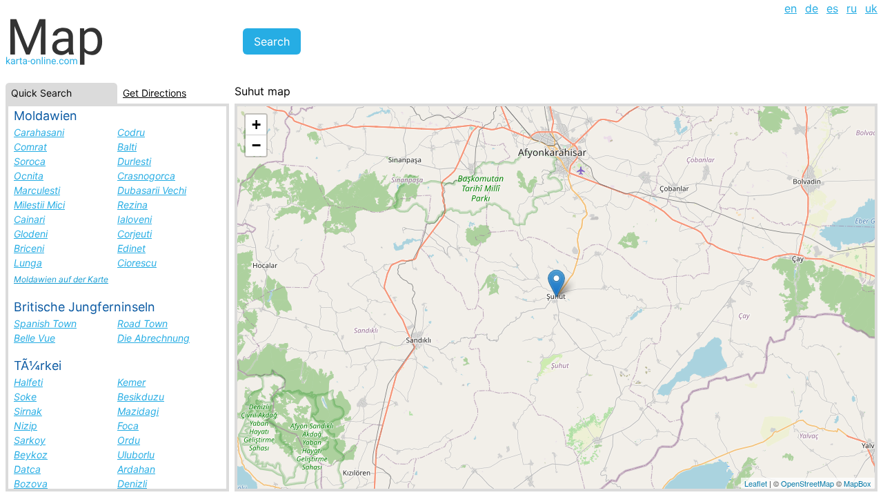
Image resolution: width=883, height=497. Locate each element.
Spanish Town (45, 323)
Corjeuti (134, 234)
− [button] (256, 145)
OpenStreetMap (807, 483)
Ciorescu (137, 263)
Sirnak (28, 411)
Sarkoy (30, 440)
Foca (128, 425)
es (832, 8)
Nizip (25, 425)
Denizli (132, 483)
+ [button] (256, 124)
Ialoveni (134, 219)
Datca (27, 469)
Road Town (142, 323)
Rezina (132, 205)
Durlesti (134, 161)
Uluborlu (136, 454)
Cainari (29, 219)
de (811, 8)
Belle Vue (34, 338)
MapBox (857, 483)
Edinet (131, 248)
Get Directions (154, 93)
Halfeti (28, 382)
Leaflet (755, 483)
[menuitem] (790, 8)
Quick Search (41, 93)
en (790, 8)
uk (871, 8)
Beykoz (31, 454)
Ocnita (28, 176)
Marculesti (37, 190)
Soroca (30, 161)
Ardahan (136, 469)
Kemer (131, 382)
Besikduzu (140, 396)
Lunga (28, 263)
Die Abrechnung (153, 338)
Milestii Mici (39, 205)
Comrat (30, 147)
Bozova (31, 483)
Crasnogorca (146, 176)
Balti (127, 147)
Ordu (128, 440)
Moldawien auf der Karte (61, 279)
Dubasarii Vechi (151, 190)
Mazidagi (138, 411)
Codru (131, 132)
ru (851, 8)
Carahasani (39, 132)
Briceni (29, 248)
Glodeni (31, 234)
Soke (25, 396)
